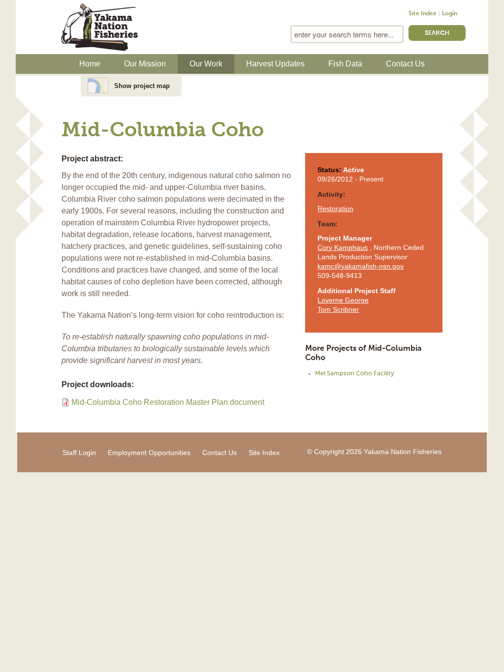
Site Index (422, 14)
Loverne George (343, 300)
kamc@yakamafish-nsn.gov (360, 266)
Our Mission (145, 64)
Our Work (205, 64)
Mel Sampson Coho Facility (354, 373)
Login (449, 14)
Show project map (142, 86)
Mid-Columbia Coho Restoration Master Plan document (167, 402)
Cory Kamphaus (342, 247)
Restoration (335, 209)
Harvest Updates (275, 64)
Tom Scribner (338, 309)
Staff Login (79, 453)
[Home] (99, 26)
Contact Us (405, 64)
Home (89, 64)
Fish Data (345, 64)
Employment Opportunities (149, 453)
